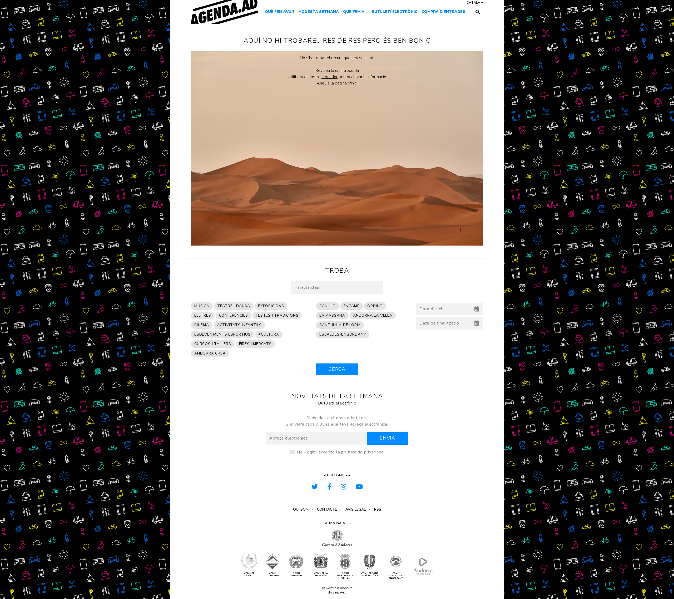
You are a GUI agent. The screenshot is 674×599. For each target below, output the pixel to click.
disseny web (337, 592)
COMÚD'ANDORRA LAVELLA (345, 576)
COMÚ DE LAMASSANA (321, 574)
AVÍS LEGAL (355, 509)
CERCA (337, 369)
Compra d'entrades (443, 11)
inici (354, 83)
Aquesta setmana (319, 11)
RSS (377, 509)
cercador (329, 77)
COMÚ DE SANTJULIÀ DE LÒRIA (369, 574)
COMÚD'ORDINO (296, 574)
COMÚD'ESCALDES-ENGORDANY (395, 576)
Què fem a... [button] (355, 11)
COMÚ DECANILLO (249, 574)
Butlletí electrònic (394, 11)
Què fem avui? (279, 11)
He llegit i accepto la (340, 452)
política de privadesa (362, 452)
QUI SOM (301, 509)
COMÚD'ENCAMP (273, 574)
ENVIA (387, 438)
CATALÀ (473, 3)
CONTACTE (327, 509)
